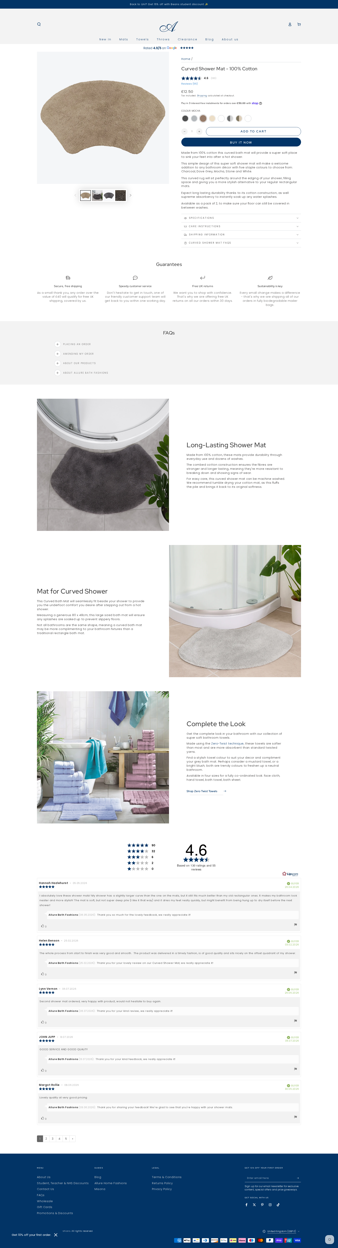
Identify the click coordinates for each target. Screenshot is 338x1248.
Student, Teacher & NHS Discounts (63, 1183)
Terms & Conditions (167, 1177)
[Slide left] (75, 196)
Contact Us (45, 1189)
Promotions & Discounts (55, 1213)
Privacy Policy (162, 1189)
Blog (97, 1177)
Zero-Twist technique (227, 744)
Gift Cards (44, 1207)
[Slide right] (131, 196)
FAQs (40, 1195)
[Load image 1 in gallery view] (85, 195)
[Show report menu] (295, 925)
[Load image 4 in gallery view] (120, 195)
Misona (99, 1189)
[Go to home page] (169, 24)
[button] (39, 24)
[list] (169, 291)
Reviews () (189, 84)
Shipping (202, 95)
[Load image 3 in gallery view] (108, 195)
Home (185, 59)
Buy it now (241, 143)
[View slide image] (169, 48)
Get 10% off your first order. (31, 1235)
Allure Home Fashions (110, 1183)
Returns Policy (162, 1183)
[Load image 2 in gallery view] (97, 195)
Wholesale (45, 1201)
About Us (43, 1177)
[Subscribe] (299, 1178)
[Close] (55, 1234)
